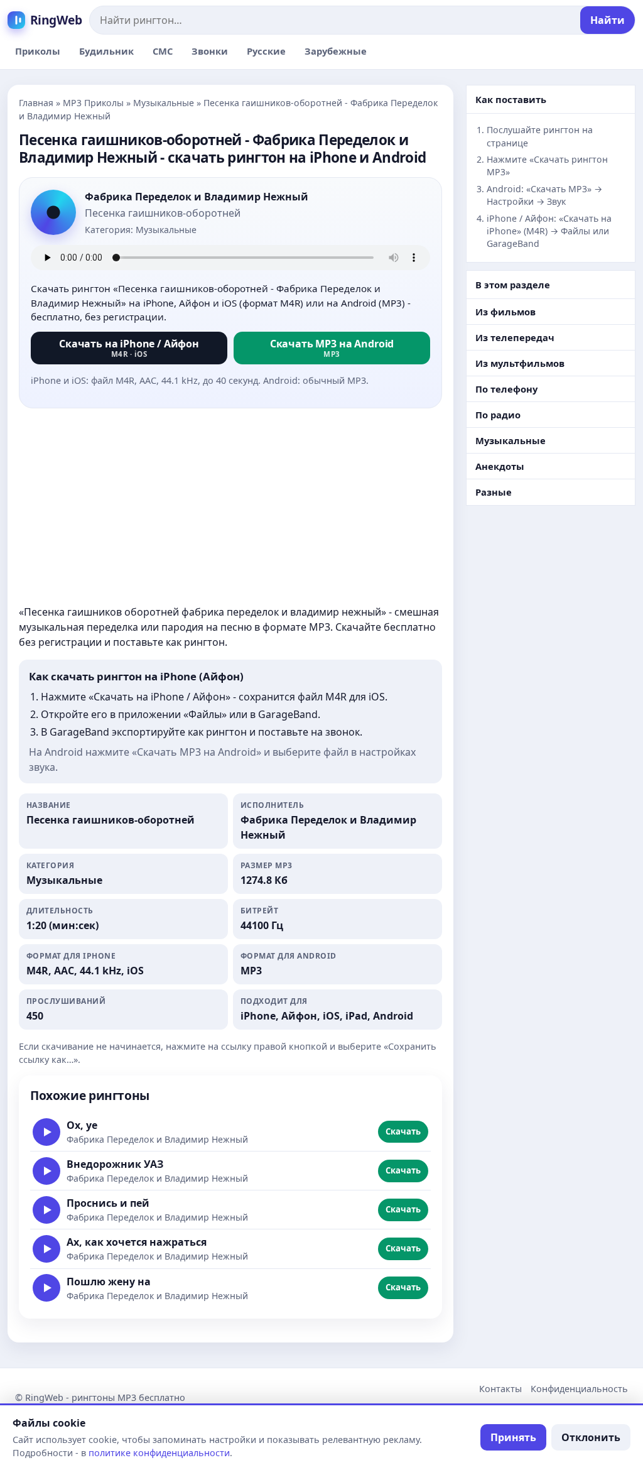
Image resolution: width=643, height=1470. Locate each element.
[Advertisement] (230, 506)
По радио (498, 414)
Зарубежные (336, 51)
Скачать (403, 1131)
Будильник (106, 51)
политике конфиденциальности (159, 1453)
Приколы (37, 51)
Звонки (210, 51)
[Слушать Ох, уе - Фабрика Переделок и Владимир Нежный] (46, 1132)
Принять (513, 1437)
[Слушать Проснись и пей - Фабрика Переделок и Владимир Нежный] (46, 1210)
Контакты (500, 1389)
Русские (266, 51)
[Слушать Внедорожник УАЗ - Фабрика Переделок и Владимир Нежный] (46, 1171)
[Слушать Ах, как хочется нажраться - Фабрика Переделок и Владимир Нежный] (46, 1249)
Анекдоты (499, 466)
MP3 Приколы (93, 103)
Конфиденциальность (579, 1389)
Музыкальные (163, 103)
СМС (163, 51)
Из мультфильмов (520, 363)
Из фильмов (505, 311)
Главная (36, 103)
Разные (493, 492)
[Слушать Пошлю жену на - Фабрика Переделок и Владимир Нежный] (46, 1288)
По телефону (506, 389)
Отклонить (590, 1437)
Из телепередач (514, 337)
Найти (607, 20)
